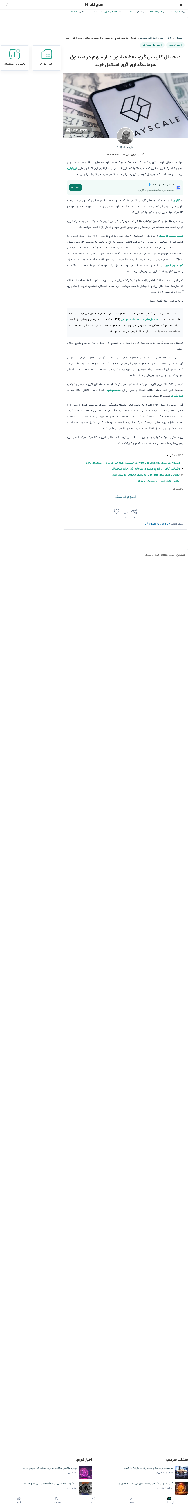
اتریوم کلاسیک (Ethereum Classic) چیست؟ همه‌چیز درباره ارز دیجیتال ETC (133, 463)
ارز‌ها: (182, 12)
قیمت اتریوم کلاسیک (171, 236)
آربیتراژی (72, 168)
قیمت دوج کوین (174, 265)
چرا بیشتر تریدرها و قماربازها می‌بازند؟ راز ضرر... (148, 1468)
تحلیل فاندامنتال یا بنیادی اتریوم (159, 481)
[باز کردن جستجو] (7, 4)
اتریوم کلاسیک (125, 497)
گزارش (176, 200)
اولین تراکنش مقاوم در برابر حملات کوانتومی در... (50, 1468)
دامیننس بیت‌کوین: (87, 12)
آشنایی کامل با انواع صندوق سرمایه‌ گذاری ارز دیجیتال (146, 469)
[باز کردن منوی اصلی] (181, 4)
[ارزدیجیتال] (94, 4)
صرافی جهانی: (139, 12)
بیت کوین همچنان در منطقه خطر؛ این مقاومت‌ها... (49, 1484)
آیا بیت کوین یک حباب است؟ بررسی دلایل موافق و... (145, 1484)
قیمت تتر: (167, 12)
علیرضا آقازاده (125, 147)
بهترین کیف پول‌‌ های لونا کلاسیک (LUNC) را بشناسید (146, 475)
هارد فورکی (114, 390)
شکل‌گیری (177, 396)
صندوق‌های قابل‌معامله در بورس (140, 320)
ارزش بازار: (121, 12)
